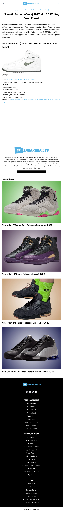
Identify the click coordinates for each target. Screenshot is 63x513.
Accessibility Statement (31, 499)
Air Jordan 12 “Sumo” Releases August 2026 (23, 274)
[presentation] (31, 202)
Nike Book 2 (31, 462)
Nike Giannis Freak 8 (31, 447)
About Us (31, 484)
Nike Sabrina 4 (31, 456)
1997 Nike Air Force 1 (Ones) (40, 10)
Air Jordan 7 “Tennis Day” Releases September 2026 (27, 225)
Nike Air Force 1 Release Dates (35, 100)
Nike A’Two (32, 469)
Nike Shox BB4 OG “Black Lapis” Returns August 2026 (28, 372)
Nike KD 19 (32, 444)
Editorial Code (31, 493)
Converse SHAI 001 (31, 472)
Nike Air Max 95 (31, 429)
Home (16, 10)
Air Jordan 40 (32, 437)
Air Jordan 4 (31, 410)
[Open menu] (3, 3)
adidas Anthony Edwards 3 (31, 465)
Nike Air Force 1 (24, 10)
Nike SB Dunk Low (31, 422)
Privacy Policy (31, 490)
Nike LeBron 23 (31, 441)
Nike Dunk (31, 419)
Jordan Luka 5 (31, 450)
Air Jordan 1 (31, 404)
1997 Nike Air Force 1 (27, 80)
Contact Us (31, 487)
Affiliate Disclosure (32, 502)
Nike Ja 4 (31, 459)
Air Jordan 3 (31, 407)
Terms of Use (31, 496)
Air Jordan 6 (31, 413)
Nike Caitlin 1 (31, 475)
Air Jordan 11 (31, 416)
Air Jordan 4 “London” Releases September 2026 (25, 323)
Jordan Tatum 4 (31, 453)
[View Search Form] (59, 3)
